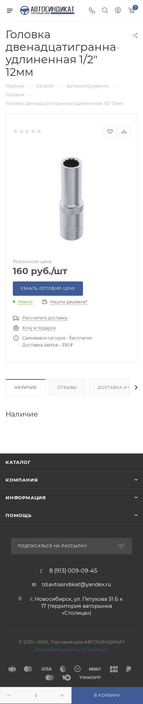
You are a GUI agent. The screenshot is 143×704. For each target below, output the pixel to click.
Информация (26, 497)
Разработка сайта (57, 649)
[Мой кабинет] (118, 11)
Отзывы (67, 387)
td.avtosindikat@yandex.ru (76, 584)
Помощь (19, 515)
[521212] (71, 198)
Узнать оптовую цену (47, 288)
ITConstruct (94, 649)
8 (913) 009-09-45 (73, 571)
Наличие (25, 387)
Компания (22, 480)
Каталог (18, 462)
